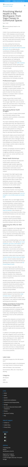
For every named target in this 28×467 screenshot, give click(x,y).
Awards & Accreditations (10, 400)
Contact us (6, 422)
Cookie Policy (7, 425)
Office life (5, 382)
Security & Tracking (9, 413)
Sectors (6, 397)
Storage (6, 404)
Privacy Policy (7, 427)
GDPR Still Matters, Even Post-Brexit (12, 367)
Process (6, 411)
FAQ (5, 415)
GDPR (4, 380)
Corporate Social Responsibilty (11, 402)
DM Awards (6, 377)
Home (5, 393)
